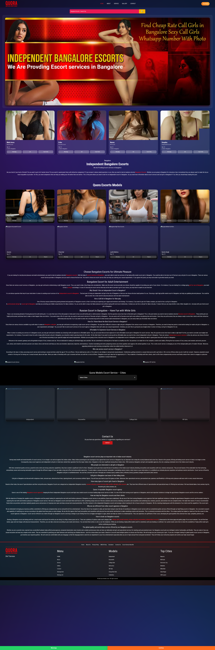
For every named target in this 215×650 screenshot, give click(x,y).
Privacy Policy (95, 544)
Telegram (45, 220)
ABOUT (109, 3)
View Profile (45, 151)
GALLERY (124, 3)
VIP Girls (111, 569)
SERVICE (116, 3)
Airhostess (111, 566)
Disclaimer (111, 544)
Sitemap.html (60, 572)
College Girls (112, 562)
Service (59, 562)
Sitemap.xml (60, 575)
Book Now (205, 3)
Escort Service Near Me (128, 544)
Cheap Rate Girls (113, 572)
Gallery (58, 566)
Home (82, 544)
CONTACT (133, 3)
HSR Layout (163, 575)
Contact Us (118, 544)
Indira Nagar (163, 572)
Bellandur (162, 566)
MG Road (162, 559)
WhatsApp (14, 151)
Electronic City (163, 562)
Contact (107, 442)
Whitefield (162, 569)
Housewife (111, 559)
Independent (112, 556)
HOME (101, 3)
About (58, 559)
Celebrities (111, 575)
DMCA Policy (104, 544)
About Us (88, 544)
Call (30, 151)
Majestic (162, 556)
